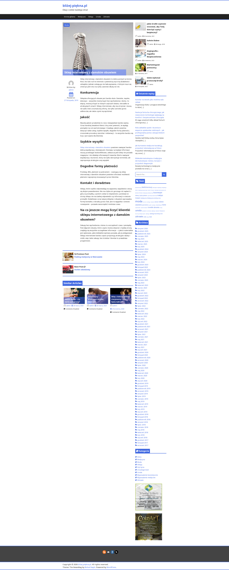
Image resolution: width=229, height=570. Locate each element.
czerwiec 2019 (142, 399)
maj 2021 (140, 339)
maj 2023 (140, 283)
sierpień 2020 (142, 363)
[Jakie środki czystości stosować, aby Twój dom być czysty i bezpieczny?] (140, 30)
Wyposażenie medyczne (146, 477)
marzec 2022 (142, 316)
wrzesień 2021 (142, 329)
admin (71, 90)
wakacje (153, 211)
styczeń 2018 (142, 437)
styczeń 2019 (142, 412)
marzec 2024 (142, 259)
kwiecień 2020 (142, 373)
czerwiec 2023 (142, 280)
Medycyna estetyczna (153, 198)
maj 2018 (140, 430)
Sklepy (90, 17)
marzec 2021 (142, 345)
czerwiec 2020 (142, 368)
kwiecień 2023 (142, 285)
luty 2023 (140, 290)
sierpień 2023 (142, 275)
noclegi (148, 202)
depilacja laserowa (142, 190)
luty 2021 (140, 347)
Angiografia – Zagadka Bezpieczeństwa (154, 54)
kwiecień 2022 (142, 314)
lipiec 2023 (141, 277)
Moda (66, 25)
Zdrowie (106, 17)
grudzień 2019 (142, 383)
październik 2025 (143, 234)
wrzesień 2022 (142, 301)
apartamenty (138, 187)
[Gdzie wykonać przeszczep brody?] (140, 84)
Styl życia (140, 467)
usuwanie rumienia (146, 211)
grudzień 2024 (142, 249)
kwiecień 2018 (142, 432)
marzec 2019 (142, 407)
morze (144, 202)
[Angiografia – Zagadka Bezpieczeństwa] (140, 57)
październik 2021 (143, 326)
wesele (157, 211)
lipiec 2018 (141, 425)
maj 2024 (140, 257)
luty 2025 (140, 247)
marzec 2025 (142, 244)
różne (164, 205)
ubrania (156, 207)
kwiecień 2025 (142, 241)
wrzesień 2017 (142, 445)
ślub (150, 217)
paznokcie (145, 205)
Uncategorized (143, 470)
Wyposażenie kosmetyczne (147, 475)
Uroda (98, 17)
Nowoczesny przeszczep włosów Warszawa (95, 299)
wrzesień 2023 (142, 272)
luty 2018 (140, 435)
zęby (148, 217)
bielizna (145, 187)
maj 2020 (140, 370)
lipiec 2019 (141, 396)
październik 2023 (143, 270)
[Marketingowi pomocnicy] (140, 71)
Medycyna (82, 17)
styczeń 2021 (142, 350)
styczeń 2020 (142, 381)
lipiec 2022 (141, 306)
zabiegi (147, 213)
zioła (144, 217)
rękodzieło (137, 207)
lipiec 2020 (141, 365)
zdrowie (139, 216)
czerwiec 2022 (142, 308)
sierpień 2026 (142, 228)
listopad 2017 (142, 443)
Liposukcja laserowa (152, 195)
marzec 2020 (142, 376)
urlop (161, 207)
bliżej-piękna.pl (75, 5)
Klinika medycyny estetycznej (146, 193)
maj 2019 (140, 401)
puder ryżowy (152, 205)
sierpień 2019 (142, 394)
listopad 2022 (142, 298)
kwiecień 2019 (142, 404)
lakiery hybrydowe (141, 195)
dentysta (155, 187)
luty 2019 (140, 409)
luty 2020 (140, 378)
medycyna (143, 198)
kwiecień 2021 (142, 342)
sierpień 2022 (142, 303)
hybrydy (157, 190)
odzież (156, 202)
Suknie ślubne (153, 40)
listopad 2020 (142, 355)
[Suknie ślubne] (140, 46)
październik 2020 (143, 357)
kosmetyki (157, 192)
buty (150, 187)
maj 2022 (140, 311)
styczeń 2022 (142, 321)
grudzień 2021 (142, 324)
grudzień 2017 (142, 440)
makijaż (160, 195)
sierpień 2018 (142, 422)
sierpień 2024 (142, 252)
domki (149, 190)
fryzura (152, 190)
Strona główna (69, 17)
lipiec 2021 (141, 334)
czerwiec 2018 (142, 427)
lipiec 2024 (141, 254)
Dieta (139, 457)
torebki (150, 207)
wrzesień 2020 (142, 360)
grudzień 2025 (142, 231)
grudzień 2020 (142, 352)
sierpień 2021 (142, 332)
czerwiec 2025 (142, 236)
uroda (138, 210)
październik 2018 (143, 419)
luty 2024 (140, 262)
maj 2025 (140, 239)
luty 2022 (140, 319)
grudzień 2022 (142, 296)
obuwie (152, 202)
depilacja (159, 187)
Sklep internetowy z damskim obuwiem (95, 147)
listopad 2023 (142, 267)
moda (138, 201)
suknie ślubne (144, 207)
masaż (137, 198)
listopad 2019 (142, 386)
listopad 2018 (142, 417)
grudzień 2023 (142, 265)
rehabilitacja (158, 205)
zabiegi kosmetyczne (156, 214)
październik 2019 (143, 388)
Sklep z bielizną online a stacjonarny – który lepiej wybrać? (120, 299)
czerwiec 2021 (142, 337)
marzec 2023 (142, 288)
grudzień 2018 (142, 414)
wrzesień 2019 (142, 391)
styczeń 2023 (142, 293)
